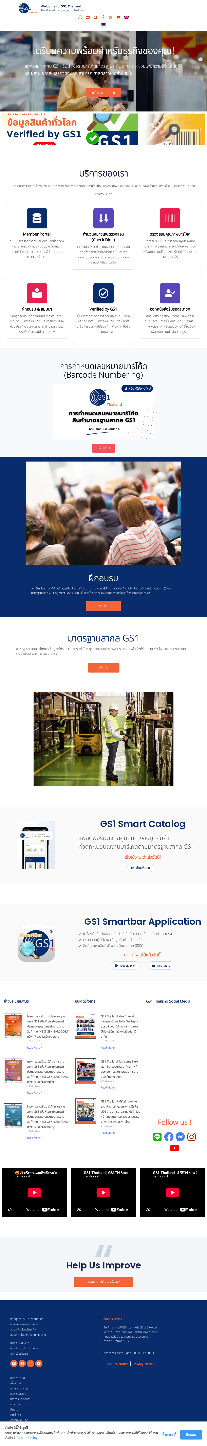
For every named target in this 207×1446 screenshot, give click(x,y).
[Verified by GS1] (103, 293)
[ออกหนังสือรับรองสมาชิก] (170, 293)
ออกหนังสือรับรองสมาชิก (170, 309)
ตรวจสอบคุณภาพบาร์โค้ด (170, 234)
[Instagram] (111, 17)
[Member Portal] (37, 218)
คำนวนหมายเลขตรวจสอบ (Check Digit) (103, 237)
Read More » (34, 1048)
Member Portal (37, 234)
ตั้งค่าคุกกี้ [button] (169, 1434)
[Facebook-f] (103, 17)
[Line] (95, 17)
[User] (80, 17)
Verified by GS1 (103, 309)
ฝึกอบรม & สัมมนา (37, 309)
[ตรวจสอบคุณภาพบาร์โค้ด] (170, 218)
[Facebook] (22, 1363)
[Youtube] (118, 17)
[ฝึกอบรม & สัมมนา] (37, 293)
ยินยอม (191, 1434)
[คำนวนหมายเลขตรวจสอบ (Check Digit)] (103, 218)
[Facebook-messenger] (180, 1136)
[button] (103, 24)
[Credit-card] (88, 17)
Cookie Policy (27, 1438)
